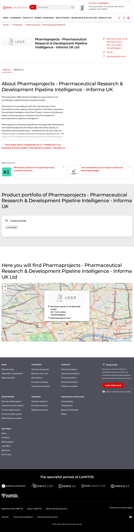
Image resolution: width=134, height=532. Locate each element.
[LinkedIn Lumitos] (130, 517)
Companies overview (40, 386)
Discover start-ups (39, 373)
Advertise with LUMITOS (12, 508)
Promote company (39, 382)
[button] (67, 323)
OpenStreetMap (126, 340)
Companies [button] (15, 17)
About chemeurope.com (56, 508)
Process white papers (11, 409)
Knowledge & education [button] (84, 17)
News (4, 433)
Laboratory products (70, 373)
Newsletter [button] (104, 17)
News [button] (6, 17)
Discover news (8, 369)
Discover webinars (39, 401)
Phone (110, 52)
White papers (7, 441)
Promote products (69, 382)
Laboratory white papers (13, 405)
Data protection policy (47, 517)
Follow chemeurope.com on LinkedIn (118, 392)
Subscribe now (113, 385)
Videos (64, 414)
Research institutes (70, 409)
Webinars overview (39, 409)
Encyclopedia (67, 401)
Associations (37, 377)
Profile (7, 69)
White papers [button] (63, 17)
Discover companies (40, 369)
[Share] (123, 18)
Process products (69, 377)
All (32, 7)
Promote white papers (12, 414)
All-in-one (6, 454)
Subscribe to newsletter (12, 373)
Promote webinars (39, 405)
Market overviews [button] (44, 17)
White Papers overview (12, 418)
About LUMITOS (34, 508)
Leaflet (115, 340)
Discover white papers (11, 401)
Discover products (69, 369)
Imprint (5, 517)
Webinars (6, 450)
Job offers (6, 446)
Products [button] (28, 17)
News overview (8, 377)
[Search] (72, 7)
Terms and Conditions (23, 517)
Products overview (69, 386)
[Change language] (128, 18)
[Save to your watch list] (119, 18)
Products (19, 69)
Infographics (67, 405)
